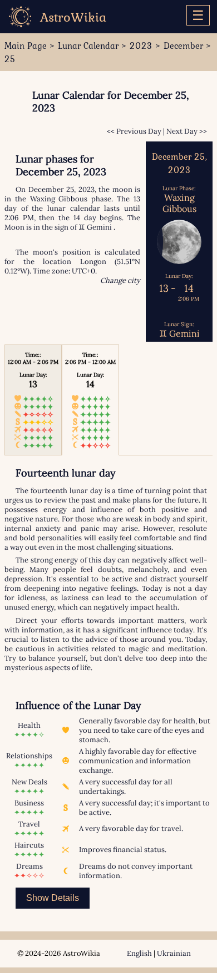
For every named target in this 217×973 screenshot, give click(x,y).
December (183, 45)
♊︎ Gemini (95, 227)
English (139, 953)
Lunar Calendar (88, 45)
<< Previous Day (134, 131)
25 (10, 58)
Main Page (25, 45)
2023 (141, 45)
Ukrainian (174, 953)
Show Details (52, 898)
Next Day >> (186, 131)
